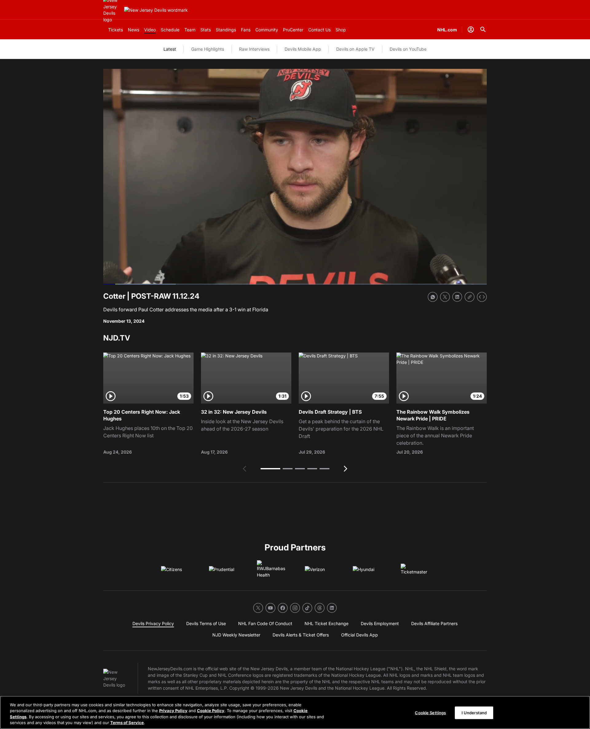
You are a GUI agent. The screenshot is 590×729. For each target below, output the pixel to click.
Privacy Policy (173, 710)
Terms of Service (127, 722)
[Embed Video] (482, 297)
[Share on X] (445, 297)
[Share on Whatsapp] (433, 297)
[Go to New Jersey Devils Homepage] (156, 10)
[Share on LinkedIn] (457, 297)
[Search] (483, 29)
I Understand (474, 712)
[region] (295, 712)
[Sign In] (470, 29)
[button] (270, 468)
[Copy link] (469, 297)
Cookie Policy (210, 710)
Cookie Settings (430, 712)
